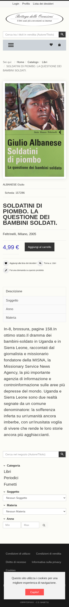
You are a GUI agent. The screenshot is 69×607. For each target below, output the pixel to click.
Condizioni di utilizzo (18, 553)
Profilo (26, 3)
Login (15, 3)
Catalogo (33, 62)
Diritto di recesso (16, 561)
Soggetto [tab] (12, 300)
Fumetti (10, 484)
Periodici (11, 478)
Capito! (34, 592)
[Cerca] (44, 525)
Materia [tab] (11, 317)
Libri (44, 62)
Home (20, 62)
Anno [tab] (9, 309)
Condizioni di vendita (48, 553)
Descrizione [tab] (14, 291)
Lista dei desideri (43, 3)
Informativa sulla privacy (46, 561)
